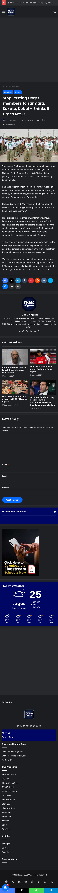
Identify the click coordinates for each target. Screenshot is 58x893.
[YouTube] (34, 331)
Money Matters (8, 808)
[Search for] (54, 12)
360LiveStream (9, 774)
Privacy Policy (8, 737)
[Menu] (3, 12)
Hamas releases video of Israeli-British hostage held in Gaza (14, 370)
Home (7, 86)
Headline (15, 86)
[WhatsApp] (37, 725)
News (17, 92)
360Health (6, 816)
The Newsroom (8, 800)
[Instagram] (38, 331)
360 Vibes (6, 829)
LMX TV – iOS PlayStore (12, 751)
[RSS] (40, 725)
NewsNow (6, 795)
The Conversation (10, 783)
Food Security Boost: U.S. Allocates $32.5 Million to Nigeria (14, 399)
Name (5, 464)
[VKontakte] (44, 280)
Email (5, 476)
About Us (6, 733)
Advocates (6, 812)
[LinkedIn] (18, 280)
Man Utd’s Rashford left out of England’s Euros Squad (42, 369)
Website (5, 487)
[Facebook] (5, 280)
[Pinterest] (31, 280)
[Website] (19, 331)
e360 (4, 825)
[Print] (18, 286)
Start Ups (6, 804)
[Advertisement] (29, 49)
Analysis (5, 821)
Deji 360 (5, 779)
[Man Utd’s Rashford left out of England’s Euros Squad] (43, 356)
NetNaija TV (7, 760)
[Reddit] (37, 280)
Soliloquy (6, 844)
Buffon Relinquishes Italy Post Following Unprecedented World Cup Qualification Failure (42, 401)
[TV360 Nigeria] (11, 11)
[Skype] (50, 280)
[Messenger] (5, 286)
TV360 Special (8, 787)
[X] (11, 280)
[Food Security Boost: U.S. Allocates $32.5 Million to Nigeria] (15, 387)
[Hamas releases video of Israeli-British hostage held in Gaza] (15, 357)
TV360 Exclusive (9, 791)
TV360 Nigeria (11, 120)
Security (5, 852)
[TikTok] (33, 725)
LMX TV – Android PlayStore (14, 756)
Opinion (5, 848)
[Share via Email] (11, 286)
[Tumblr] (24, 280)
